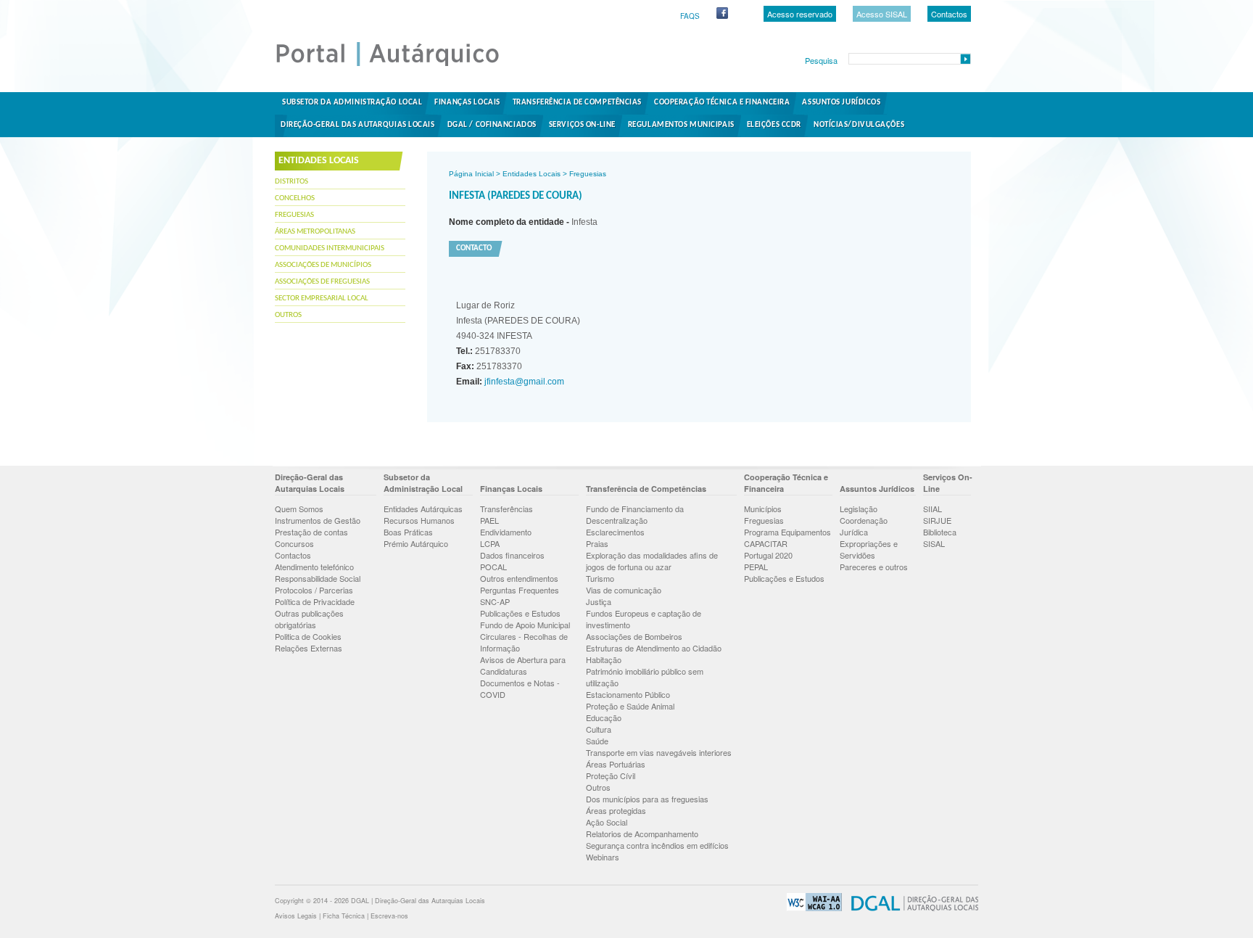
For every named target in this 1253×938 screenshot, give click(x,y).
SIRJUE (937, 520)
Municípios (763, 508)
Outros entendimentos (519, 578)
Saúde (597, 740)
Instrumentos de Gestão (317, 520)
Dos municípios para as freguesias (647, 799)
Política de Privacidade (315, 601)
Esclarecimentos (615, 532)
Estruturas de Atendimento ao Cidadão (653, 648)
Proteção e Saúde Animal (630, 706)
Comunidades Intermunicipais (329, 248)
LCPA (490, 543)
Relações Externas (308, 648)
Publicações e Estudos (520, 613)
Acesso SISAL (881, 14)
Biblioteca (939, 532)
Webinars (602, 857)
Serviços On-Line (582, 125)
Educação (603, 717)
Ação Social (606, 822)
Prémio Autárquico (416, 543)
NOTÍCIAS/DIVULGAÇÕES (859, 125)
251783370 (488, 351)
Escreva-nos (389, 916)
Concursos (294, 543)
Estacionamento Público (628, 694)
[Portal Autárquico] (399, 65)
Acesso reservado (799, 14)
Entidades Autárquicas (423, 508)
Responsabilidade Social (317, 578)
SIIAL (932, 508)
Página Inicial (471, 174)
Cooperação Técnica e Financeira (722, 103)
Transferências (506, 508)
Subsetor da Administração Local (352, 103)
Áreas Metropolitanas (315, 232)
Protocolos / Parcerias (314, 590)
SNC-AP (495, 601)
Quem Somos (299, 508)
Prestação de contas (311, 532)
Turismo (600, 578)
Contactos (949, 14)
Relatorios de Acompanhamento (642, 833)
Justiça (598, 601)
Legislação (858, 508)
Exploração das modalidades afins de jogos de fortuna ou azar (652, 560)
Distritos (291, 182)
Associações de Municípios (323, 265)
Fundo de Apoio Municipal (525, 624)
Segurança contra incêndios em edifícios (657, 845)
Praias (597, 543)
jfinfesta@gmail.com (523, 382)
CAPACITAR (765, 543)
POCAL (493, 566)
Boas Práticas (408, 532)
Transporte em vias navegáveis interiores (659, 752)
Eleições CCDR (774, 125)
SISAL (934, 543)
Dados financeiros (512, 555)
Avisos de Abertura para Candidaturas (523, 665)
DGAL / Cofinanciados (492, 125)
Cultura (598, 729)
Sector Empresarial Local (321, 299)
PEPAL (756, 566)
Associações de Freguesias (322, 282)
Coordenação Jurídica (864, 526)
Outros (288, 315)
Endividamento (506, 532)
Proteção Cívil (610, 775)
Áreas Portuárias (615, 764)
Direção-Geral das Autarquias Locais (358, 125)
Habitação (603, 659)
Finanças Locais (467, 103)
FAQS (690, 16)
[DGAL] (911, 908)
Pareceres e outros (874, 566)
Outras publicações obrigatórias (309, 618)
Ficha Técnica (344, 916)
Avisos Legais (296, 916)
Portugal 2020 (768, 555)
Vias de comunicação (623, 590)
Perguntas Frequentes (519, 590)
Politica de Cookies (308, 636)
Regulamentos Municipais (681, 125)
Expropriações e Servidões (869, 549)
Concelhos (295, 198)
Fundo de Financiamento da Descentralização (635, 514)
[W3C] (810, 908)
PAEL (489, 520)
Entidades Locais (532, 174)
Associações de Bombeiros (634, 636)
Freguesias (294, 215)
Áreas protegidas (616, 810)
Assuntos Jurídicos (841, 103)
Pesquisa (821, 60)
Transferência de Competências (577, 103)
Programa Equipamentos (787, 532)
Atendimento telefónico (314, 566)
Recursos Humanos (419, 520)
